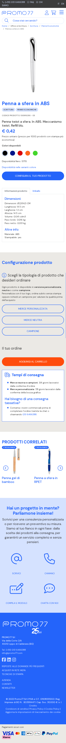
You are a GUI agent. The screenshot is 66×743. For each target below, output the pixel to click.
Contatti (7, 684)
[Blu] (12, 153)
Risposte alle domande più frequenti (23, 666)
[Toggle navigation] (61, 12)
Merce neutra (33, 320)
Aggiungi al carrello (33, 361)
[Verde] (35, 153)
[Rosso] (20, 153)
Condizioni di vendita (17, 709)
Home (4, 26)
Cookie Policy (52, 709)
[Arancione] (28, 153)
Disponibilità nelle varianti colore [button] (19, 167)
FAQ (32, 2)
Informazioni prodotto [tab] (16, 191)
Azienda (6, 680)
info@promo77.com (12, 653)
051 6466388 (30, 414)
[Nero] (5, 153)
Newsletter (8, 688)
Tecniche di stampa (12, 674)
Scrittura (34, 26)
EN (62, 3)
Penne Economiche (50, 26)
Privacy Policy (36, 709)
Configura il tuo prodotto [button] (33, 176)
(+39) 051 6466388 (15, 2)
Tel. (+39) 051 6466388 (14, 650)
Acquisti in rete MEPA (14, 670)
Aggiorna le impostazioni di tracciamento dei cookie (33, 712)
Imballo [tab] (36, 191)
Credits (33, 705)
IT (59, 3)
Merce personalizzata (33, 308)
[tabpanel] (33, 218)
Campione (33, 331)
